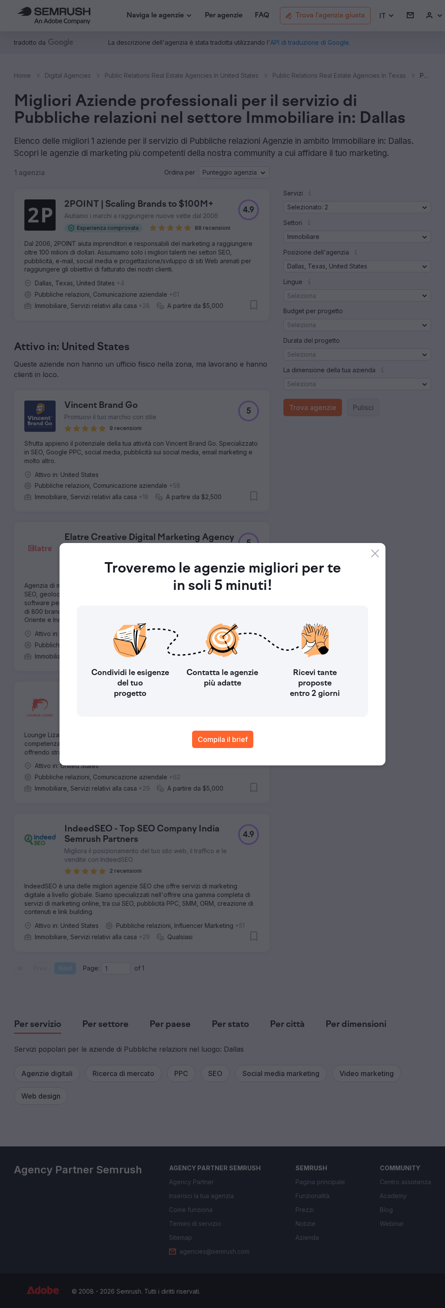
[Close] (375, 553)
